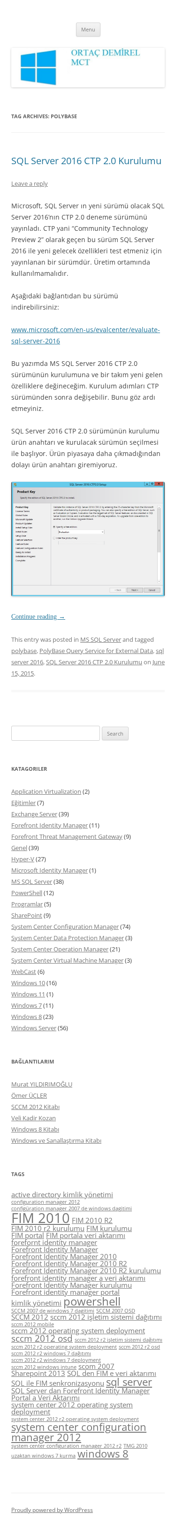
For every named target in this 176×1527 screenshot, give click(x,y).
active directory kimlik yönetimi (62, 1194)
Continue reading (38, 616)
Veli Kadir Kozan (33, 1118)
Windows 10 (28, 983)
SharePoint (26, 915)
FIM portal (27, 1235)
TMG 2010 (135, 1446)
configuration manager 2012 (45, 1202)
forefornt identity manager (54, 1242)
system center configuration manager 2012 (78, 1432)
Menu (88, 29)
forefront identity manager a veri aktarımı (78, 1278)
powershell (92, 1301)
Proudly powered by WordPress (52, 1510)
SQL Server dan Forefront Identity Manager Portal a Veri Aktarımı (80, 1394)
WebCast (23, 971)
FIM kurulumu (109, 1228)
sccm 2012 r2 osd (139, 1347)
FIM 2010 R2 (92, 1220)
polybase (24, 650)
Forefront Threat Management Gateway (66, 836)
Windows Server (33, 1028)
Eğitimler (23, 802)
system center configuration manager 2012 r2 (66, 1446)
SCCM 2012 (29, 1317)
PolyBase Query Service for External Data (96, 650)
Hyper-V (22, 859)
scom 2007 (96, 1366)
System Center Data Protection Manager (67, 938)
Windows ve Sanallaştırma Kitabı (56, 1140)
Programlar (27, 904)
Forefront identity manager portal (65, 1292)
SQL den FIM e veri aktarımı (111, 1373)
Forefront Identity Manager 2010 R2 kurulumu (86, 1270)
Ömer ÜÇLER (29, 1095)
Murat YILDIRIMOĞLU (41, 1084)
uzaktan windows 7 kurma (43, 1455)
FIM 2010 (40, 1217)
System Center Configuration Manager (65, 926)
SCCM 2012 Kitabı (35, 1106)
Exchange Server (34, 814)
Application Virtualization (46, 791)
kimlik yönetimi (36, 1302)
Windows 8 (26, 1016)
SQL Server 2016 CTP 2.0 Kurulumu (86, 160)
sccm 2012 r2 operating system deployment (64, 1347)
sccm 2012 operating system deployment (78, 1330)
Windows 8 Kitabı (35, 1129)
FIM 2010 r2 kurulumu (47, 1228)
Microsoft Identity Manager (49, 870)
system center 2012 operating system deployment (72, 1408)
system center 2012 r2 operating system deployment (75, 1419)
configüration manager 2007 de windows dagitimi (71, 1208)
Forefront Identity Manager (49, 825)
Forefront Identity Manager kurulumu (71, 1285)
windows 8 (103, 1453)
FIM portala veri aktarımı (85, 1235)
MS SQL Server (100, 639)
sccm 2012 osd (42, 1338)
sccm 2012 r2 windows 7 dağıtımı (51, 1353)
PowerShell (26, 893)
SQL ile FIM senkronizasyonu (57, 1383)
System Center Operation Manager (59, 949)
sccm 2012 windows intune (44, 1367)
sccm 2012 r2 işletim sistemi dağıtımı (118, 1340)
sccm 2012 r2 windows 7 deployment (56, 1360)
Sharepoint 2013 (38, 1373)
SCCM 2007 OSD (115, 1310)
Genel (19, 847)
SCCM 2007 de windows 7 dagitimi (52, 1310)
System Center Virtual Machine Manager (67, 960)
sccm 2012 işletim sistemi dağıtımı (106, 1317)
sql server (129, 1382)
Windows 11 (28, 994)
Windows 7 (26, 1005)
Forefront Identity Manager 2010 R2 (69, 1263)
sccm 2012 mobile (32, 1324)
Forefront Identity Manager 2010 (64, 1256)
